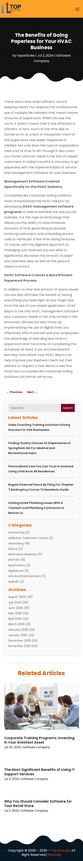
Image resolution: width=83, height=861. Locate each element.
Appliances (16, 571)
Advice (13, 549)
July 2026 (14, 602)
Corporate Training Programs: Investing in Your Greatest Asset (39, 740)
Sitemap (54, 854)
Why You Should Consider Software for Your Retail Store (38, 803)
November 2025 (19, 646)
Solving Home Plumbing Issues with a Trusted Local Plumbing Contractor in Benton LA (36, 508)
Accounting (16, 532)
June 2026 (15, 608)
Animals (13, 560)
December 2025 (19, 641)
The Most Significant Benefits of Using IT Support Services (39, 771)
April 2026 (15, 619)
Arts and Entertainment (24, 576)
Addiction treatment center (28, 538)
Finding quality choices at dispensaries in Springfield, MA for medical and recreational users (39, 448)
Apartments (16, 565)
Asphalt (13, 582)
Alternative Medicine (22, 554)
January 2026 (17, 635)
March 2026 (16, 624)
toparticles (26, 55)
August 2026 (17, 597)
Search (68, 408)
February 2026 (18, 630)
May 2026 (15, 613)
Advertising (16, 543)
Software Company (36, 747)
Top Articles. (61, 850)
